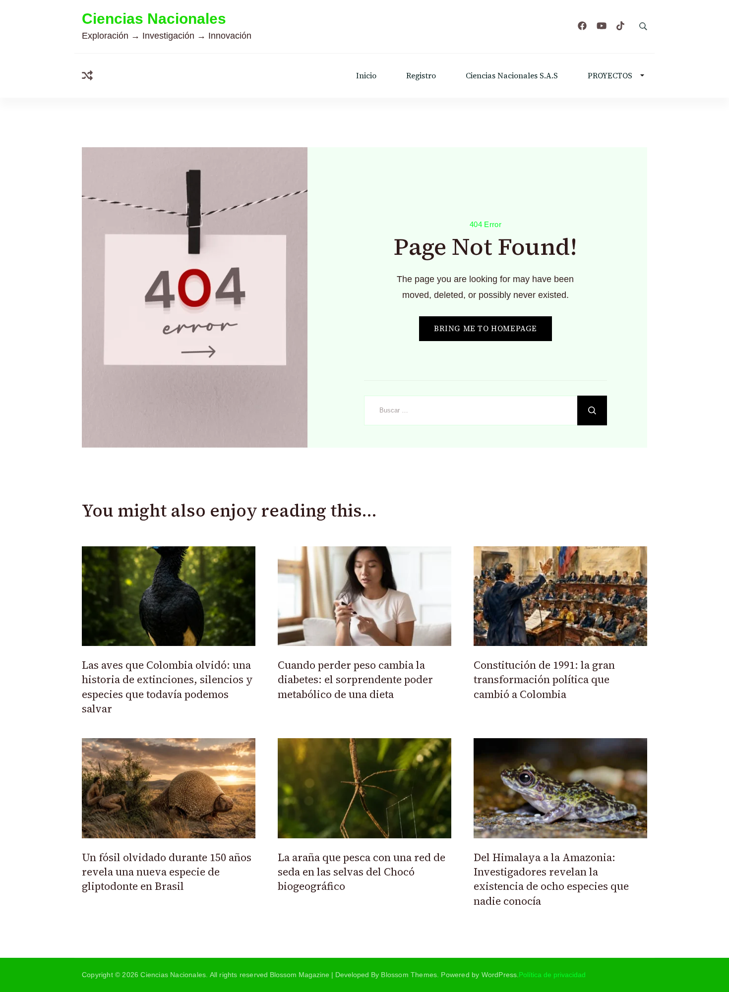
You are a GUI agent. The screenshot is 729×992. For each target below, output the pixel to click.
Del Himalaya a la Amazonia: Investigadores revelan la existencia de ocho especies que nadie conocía (551, 879)
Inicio (366, 75)
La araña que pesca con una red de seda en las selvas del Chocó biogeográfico (361, 872)
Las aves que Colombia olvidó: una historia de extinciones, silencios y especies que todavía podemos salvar (167, 687)
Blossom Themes (409, 975)
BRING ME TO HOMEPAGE (485, 328)
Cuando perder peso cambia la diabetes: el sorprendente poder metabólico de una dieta (355, 679)
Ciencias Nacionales (154, 18)
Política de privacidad (552, 975)
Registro (421, 75)
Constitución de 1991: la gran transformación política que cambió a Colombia (544, 679)
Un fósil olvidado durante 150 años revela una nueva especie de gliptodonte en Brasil (166, 872)
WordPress (499, 975)
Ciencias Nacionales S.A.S (512, 75)
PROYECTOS (610, 75)
